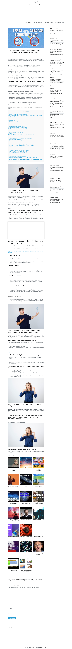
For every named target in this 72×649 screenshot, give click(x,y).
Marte (51, 226)
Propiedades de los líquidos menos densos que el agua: (16, 126)
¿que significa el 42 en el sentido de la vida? (15, 146)
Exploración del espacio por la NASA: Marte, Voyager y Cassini (56, 165)
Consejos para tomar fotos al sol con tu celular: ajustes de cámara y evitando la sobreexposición (56, 44)
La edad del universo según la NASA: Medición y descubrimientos (18, 135)
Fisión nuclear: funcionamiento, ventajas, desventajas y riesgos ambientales (57, 171)
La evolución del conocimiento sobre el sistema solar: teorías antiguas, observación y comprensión (56, 59)
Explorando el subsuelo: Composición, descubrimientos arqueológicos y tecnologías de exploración (56, 186)
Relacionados (10, 133)
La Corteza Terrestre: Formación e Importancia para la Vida (55, 97)
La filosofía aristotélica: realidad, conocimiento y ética (55, 140)
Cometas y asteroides (54, 210)
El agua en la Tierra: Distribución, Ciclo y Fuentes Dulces (56, 154)
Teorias (40, 4)
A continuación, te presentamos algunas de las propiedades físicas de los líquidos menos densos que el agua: (25, 115)
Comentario (10, 589)
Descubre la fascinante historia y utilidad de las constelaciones (57, 133)
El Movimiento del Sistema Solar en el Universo (15, 139)
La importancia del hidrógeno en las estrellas (56, 52)
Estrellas (51, 218)
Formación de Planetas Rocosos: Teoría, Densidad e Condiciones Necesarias (57, 115)
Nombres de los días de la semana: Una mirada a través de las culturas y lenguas (57, 104)
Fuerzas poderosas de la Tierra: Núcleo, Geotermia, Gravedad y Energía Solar (20, 138)
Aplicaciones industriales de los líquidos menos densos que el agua (18, 116)
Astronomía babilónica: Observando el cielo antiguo (56, 41)
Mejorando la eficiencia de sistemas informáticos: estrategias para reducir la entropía (56, 111)
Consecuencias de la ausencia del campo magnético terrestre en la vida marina (57, 63)
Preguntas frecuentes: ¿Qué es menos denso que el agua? (17, 128)
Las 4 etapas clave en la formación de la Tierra (57, 168)
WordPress (44, 647)
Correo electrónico (11, 608)
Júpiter (51, 222)
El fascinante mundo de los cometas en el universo (16, 153)
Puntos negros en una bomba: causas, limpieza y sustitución (17, 147)
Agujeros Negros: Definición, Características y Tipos (55, 193)
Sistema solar (31, 4)
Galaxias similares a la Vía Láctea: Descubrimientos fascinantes (55, 80)
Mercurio (51, 228)
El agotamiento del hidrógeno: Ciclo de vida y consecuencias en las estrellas (56, 122)
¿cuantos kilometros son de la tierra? (56, 143)
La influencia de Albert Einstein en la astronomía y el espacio (17, 152)
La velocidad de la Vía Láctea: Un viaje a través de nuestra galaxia (18, 150)
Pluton (51, 236)
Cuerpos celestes (53, 214)
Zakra (41, 647)
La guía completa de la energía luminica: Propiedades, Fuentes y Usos (56, 174)
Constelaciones (52, 212)
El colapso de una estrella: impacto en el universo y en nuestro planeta (57, 178)
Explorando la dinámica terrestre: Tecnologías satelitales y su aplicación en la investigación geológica (57, 181)
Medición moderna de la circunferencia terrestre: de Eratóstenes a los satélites (56, 107)
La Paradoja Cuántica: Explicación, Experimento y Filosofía (56, 38)
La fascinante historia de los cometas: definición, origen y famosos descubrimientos (56, 71)
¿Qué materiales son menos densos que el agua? (16, 132)
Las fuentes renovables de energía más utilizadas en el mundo (18, 140)
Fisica (37, 4)
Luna (51, 224)
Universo (25, 4)
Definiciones (45, 4)
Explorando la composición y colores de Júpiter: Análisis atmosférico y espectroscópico (57, 129)
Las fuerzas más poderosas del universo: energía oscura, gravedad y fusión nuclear (21, 145)
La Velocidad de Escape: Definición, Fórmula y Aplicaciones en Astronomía (56, 34)
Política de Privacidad (11, 629)
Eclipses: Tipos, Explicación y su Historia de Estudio (57, 125)
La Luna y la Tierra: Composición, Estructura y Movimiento (55, 91)
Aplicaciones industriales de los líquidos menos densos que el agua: (18, 127)
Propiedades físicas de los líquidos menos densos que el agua (17, 114)
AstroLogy (36, 1)
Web (8, 613)
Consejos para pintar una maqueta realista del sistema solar (57, 83)
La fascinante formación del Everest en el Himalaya (57, 118)
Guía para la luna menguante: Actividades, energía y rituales (57, 206)
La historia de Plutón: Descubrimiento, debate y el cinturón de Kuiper (56, 55)
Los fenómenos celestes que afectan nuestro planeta (56, 31)
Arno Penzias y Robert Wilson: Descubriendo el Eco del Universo (55, 203)
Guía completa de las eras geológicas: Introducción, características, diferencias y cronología (57, 76)
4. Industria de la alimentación (13, 121)
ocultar (28, 111)
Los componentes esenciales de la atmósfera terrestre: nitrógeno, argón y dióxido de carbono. (23, 157)
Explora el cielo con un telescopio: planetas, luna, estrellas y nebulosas (56, 49)
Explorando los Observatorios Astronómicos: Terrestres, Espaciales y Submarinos (56, 87)
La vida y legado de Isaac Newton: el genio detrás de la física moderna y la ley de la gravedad (57, 67)
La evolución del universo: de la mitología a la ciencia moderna (18, 151)
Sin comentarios (18, 54)
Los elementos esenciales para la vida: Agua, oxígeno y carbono (56, 200)
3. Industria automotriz (11, 120)
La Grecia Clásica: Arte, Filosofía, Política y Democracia (17, 156)
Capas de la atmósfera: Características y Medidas (57, 190)
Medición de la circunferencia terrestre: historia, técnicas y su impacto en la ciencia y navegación (56, 157)
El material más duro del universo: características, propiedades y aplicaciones (20, 144)
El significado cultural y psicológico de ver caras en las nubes (17, 141)
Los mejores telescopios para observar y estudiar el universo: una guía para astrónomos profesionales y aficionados (57, 149)
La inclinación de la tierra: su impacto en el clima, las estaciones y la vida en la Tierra (57, 146)
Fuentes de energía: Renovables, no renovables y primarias (56, 197)
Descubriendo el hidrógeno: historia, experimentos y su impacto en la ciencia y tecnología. (22, 134)
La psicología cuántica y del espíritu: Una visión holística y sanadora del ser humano (57, 101)
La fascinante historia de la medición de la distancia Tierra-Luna (57, 161)
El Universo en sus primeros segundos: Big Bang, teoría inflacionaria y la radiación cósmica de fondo (57, 136)
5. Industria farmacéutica (12, 122)
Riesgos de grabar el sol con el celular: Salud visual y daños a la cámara (56, 94)
